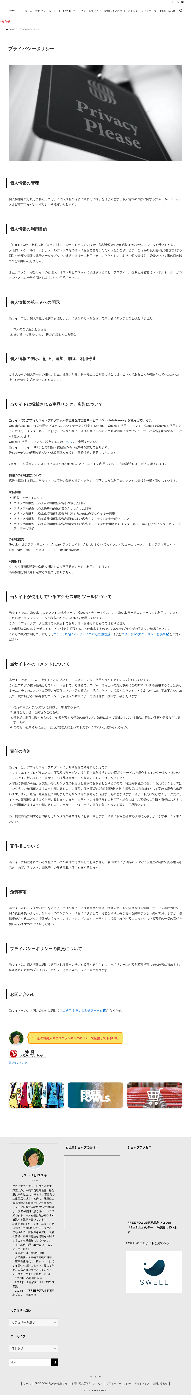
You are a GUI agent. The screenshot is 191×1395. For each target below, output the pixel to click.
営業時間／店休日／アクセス (87, 1383)
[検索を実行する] (54, 1362)
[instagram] (182, 2)
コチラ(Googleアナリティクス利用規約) (80, 634)
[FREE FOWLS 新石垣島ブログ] (10, 11)
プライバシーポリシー (119, 1383)
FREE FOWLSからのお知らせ (51, 1383)
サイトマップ (142, 1383)
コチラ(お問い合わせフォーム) (83, 1010)
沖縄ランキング (18, 1062)
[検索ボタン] (181, 11)
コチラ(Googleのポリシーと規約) (144, 634)
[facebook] (172, 2)
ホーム (27, 1383)
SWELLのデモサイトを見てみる (147, 1243)
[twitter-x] (177, 2)
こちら (67, 441)
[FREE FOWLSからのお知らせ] (95, 21)
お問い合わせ (160, 1383)
